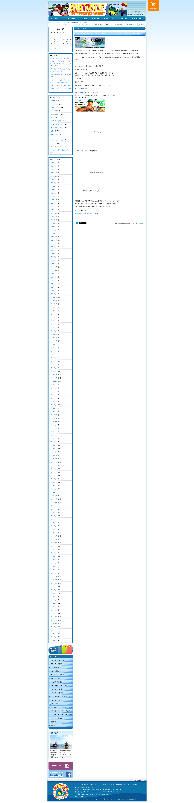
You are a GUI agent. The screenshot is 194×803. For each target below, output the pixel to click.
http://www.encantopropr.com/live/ (87, 92)
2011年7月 (54, 633)
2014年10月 (54, 502)
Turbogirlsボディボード (57, 124)
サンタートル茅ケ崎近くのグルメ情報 (60, 151)
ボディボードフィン (57, 700)
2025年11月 (54, 173)
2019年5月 (54, 317)
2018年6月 (54, 354)
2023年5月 (54, 203)
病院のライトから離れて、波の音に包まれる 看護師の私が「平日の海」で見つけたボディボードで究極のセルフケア (60, 62)
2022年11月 (54, 216)
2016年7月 (54, 432)
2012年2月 (54, 610)
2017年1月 (54, 411)
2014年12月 (54, 496)
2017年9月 (54, 385)
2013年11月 (54, 539)
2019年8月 (54, 311)
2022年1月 (54, 233)
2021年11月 (54, 240)
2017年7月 (54, 391)
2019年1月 (54, 331)
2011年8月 (54, 630)
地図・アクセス (55, 678)
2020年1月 (54, 294)
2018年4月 (54, 361)
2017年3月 (54, 405)
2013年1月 (54, 573)
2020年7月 (54, 277)
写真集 (53, 725)
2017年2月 (54, 408)
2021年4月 (54, 253)
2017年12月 (54, 375)
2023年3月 (54, 210)
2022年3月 (54, 226)
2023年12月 (54, 200)
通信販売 (53, 722)
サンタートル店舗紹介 (58, 675)
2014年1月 (54, 533)
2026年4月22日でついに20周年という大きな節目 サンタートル (60, 70)
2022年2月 (54, 230)
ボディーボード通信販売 (101, 784)
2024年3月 (54, 193)
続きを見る (67, 757)
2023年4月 (54, 206)
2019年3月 (54, 324)
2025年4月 (54, 179)
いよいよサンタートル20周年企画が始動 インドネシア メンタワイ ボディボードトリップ (60, 88)
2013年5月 (54, 559)
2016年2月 (54, 448)
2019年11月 (54, 300)
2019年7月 (54, 314)
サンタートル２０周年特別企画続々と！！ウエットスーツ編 (59, 81)
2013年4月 (54, 563)
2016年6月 (54, 435)
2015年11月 (54, 459)
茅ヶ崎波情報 (54, 111)
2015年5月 (54, 479)
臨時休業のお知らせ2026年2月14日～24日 (60, 76)
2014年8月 (54, 509)
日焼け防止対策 (55, 114)
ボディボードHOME (80, 784)
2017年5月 (54, 398)
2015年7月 (54, 472)
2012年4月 (54, 603)
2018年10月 (54, 341)
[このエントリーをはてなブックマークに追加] (77, 223)
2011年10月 (54, 623)
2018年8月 (54, 348)
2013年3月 (54, 566)
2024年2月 (54, 196)
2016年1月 (54, 452)
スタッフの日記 (55, 107)
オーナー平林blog (56, 718)
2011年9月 (54, 627)
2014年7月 (54, 512)
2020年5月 (54, 280)
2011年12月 (54, 617)
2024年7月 (54, 189)
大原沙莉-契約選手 (56, 682)
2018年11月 (54, 337)
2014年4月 (54, 522)
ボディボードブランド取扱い (60, 685)
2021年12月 (54, 237)
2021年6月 (54, 247)
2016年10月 (54, 422)
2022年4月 (54, 223)
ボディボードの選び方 (58, 689)
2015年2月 (54, 489)
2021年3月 (54, 257)
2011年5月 (54, 640)
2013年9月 (54, 546)
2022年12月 (54, 213)
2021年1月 (54, 264)
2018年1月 (54, 371)
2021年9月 (54, 243)
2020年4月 (54, 284)
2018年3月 (54, 364)
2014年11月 (54, 499)
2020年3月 (54, 287)
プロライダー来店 (56, 121)
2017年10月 (54, 381)
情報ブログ (127, 784)
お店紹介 (111, 784)
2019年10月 (54, 304)
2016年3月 (54, 445)
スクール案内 (90, 784)
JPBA (52, 117)
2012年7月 (54, 593)
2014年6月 (54, 516)
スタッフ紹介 (55, 671)
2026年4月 (54, 166)
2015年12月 (54, 455)
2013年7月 (54, 553)
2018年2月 (54, 368)
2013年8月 (54, 549)
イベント (53, 143)
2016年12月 (54, 415)
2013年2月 (54, 570)
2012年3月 (54, 607)
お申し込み (134, 784)
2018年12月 (54, 334)
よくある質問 (55, 667)
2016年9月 (54, 425)
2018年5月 (54, 358)
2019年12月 (54, 297)
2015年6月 (54, 475)
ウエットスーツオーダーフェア (60, 134)
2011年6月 (54, 637)
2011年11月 (54, 620)
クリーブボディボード (57, 128)
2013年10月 (54, 543)
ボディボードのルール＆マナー (60, 696)
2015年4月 (54, 482)
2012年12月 (54, 576)
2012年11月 (54, 580)
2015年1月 (54, 492)
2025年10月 (54, 176)
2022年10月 (54, 220)
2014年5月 (54, 519)
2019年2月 (54, 327)
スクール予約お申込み (58, 664)
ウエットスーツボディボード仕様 (61, 714)
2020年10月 (54, 270)
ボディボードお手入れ (58, 693)
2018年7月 (54, 351)
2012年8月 (54, 590)
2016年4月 (54, 442)
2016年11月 (54, 418)
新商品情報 (54, 101)
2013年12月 (54, 536)
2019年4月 (54, 321)
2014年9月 (54, 506)
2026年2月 (54, 169)
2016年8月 (54, 428)
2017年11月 (54, 378)
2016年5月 (54, 438)
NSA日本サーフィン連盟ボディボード (60, 707)
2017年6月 (54, 395)
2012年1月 (54, 613)
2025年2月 (54, 186)
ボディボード (54, 104)
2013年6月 (54, 556)
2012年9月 (54, 586)
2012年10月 (54, 583)
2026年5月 (54, 163)
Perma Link (141, 223)
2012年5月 (54, 600)
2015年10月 (54, 462)
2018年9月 (54, 344)
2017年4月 (54, 401)
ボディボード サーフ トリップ (60, 711)
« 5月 (54, 48)
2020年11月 (54, 267)
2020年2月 (54, 290)
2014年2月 (54, 529)
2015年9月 (54, 465)
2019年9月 (54, 307)
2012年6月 (54, 596)
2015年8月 (54, 469)
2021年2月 (54, 260)
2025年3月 (54, 183)
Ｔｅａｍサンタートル (57, 140)
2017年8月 (54, 388)
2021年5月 (54, 250)
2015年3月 (54, 486)
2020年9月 (54, 274)
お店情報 (53, 131)
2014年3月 (54, 526)
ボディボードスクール (57, 147)
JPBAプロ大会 (55, 704)
